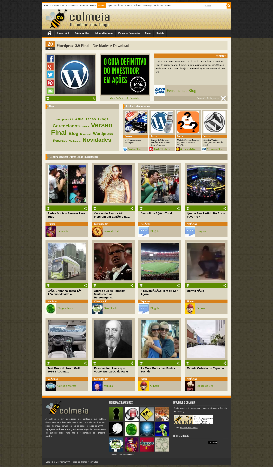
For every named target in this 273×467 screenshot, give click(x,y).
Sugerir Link (63, 33)
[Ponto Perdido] (116, 420)
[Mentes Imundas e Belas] (116, 435)
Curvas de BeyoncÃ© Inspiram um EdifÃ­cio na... (112, 215)
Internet (101, 5)
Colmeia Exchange (104, 33)
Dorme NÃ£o (195, 290)
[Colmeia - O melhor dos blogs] (56, 28)
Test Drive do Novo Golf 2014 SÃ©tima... (64, 370)
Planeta (128, 5)
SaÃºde (136, 5)
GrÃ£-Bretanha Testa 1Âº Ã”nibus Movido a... (64, 292)
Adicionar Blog (82, 33)
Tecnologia (147, 5)
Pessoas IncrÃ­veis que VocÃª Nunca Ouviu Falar (111, 370)
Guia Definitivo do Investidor (125, 98)
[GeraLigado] (116, 451)
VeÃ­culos (158, 5)
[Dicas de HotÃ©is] (132, 420)
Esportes (84, 5)
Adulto (167, 5)
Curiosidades (72, 5)
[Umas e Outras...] (162, 451)
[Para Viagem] (147, 420)
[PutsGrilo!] (162, 435)
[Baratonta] (132, 451)
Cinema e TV (58, 5)
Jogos (109, 5)
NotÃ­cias (118, 5)
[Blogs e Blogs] (132, 435)
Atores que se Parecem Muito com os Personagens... (109, 294)
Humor (93, 5)
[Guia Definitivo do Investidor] (125, 93)
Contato (160, 33)
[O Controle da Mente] (147, 435)
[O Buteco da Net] (147, 451)
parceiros (129, 454)
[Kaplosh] (162, 420)
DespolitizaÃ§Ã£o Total (156, 213)
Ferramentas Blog (181, 90)
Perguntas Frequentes (129, 33)
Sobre (148, 33)
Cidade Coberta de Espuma (205, 368)
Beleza (47, 5)
